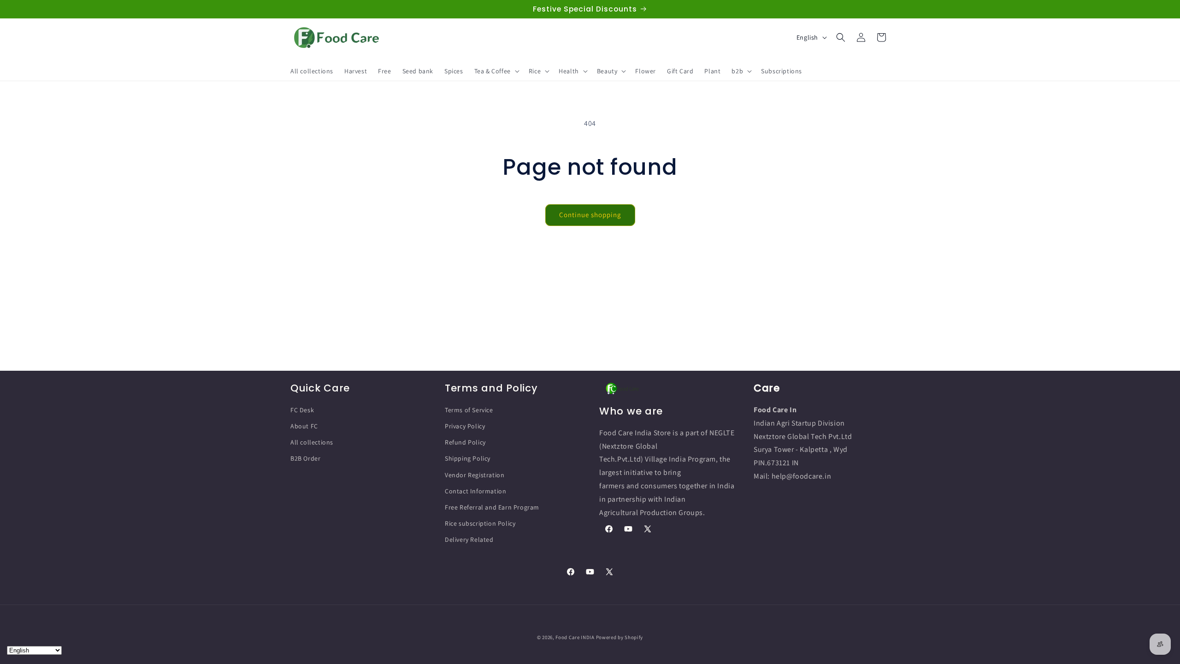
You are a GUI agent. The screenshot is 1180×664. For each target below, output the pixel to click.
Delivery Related (469, 539)
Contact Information (475, 491)
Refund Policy (465, 442)
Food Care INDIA (575, 637)
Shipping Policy (467, 458)
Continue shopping (590, 214)
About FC (304, 426)
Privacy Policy (465, 426)
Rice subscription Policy (480, 523)
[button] (496, 71)
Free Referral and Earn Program (492, 507)
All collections (311, 442)
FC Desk (302, 410)
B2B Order (305, 458)
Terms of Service (469, 410)
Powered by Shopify (619, 637)
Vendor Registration (474, 475)
